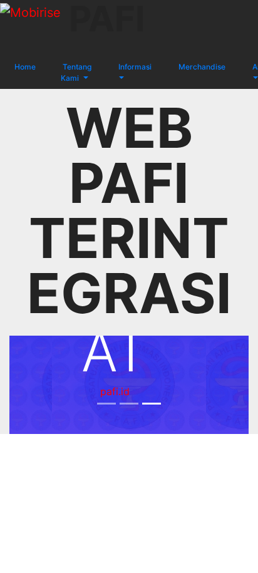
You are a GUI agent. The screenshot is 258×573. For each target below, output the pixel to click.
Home (24, 66)
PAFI (107, 21)
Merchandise (201, 66)
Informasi (134, 66)
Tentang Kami (76, 72)
